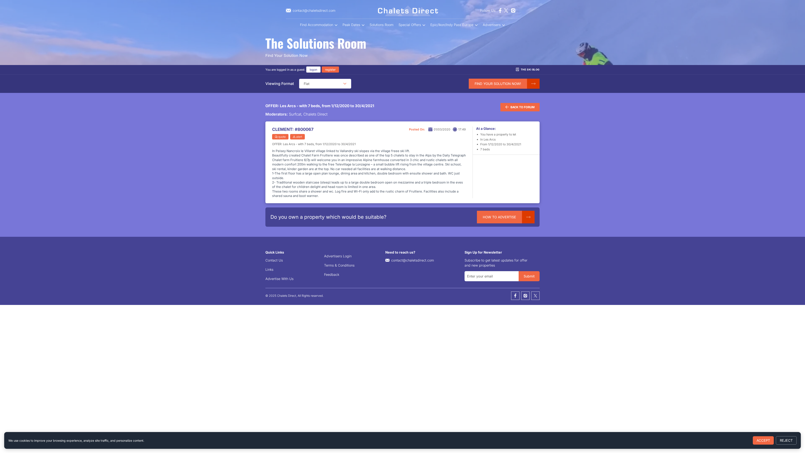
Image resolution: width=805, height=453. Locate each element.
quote (282, 136)
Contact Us (274, 260)
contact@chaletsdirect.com (412, 260)
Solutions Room (381, 25)
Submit (529, 276)
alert (299, 136)
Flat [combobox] (306, 84)
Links (269, 269)
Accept (763, 440)
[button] (345, 84)
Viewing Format (279, 83)
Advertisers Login (338, 256)
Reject (786, 440)
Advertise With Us (279, 279)
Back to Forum (522, 107)
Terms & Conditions (339, 265)
